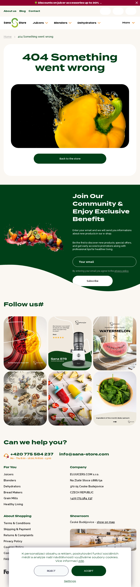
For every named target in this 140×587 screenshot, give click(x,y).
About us (10, 11)
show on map (106, 522)
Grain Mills (11, 498)
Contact (34, 11)
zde (81, 561)
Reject (51, 571)
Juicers (8, 474)
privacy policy (121, 271)
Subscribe (92, 281)
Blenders (10, 480)
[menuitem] (42, 23)
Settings (70, 581)
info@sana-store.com (84, 454)
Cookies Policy (14, 547)
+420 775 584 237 (31, 454)
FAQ (6, 559)
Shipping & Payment (17, 529)
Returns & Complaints (18, 535)
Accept (89, 571)
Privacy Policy (13, 541)
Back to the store (70, 158)
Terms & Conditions (17, 523)
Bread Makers (13, 492)
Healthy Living (13, 504)
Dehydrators (12, 486)
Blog (22, 11)
